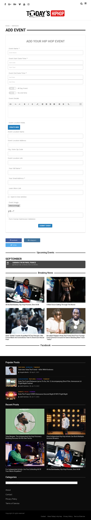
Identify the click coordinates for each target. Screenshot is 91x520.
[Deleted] (32, 104)
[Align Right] (50, 104)
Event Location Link (15, 158)
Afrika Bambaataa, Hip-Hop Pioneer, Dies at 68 (22, 305)
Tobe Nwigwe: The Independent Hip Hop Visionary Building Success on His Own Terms (23, 437)
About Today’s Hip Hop (54, 516)
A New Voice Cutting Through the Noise (61, 305)
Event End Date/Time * (18, 73)
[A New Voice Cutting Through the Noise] (66, 290)
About (8, 490)
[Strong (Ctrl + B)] (25, 104)
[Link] (37, 104)
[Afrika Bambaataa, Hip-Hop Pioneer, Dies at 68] (25, 290)
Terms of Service (12, 503)
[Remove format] (68, 104)
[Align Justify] (54, 104)
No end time (22, 93)
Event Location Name (16, 132)
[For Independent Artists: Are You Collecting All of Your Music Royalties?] (25, 454)
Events (21, 392)
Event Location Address (17, 140)
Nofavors (29, 367)
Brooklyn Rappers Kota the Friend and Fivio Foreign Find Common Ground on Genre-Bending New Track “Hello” (66, 337)
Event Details (14, 98)
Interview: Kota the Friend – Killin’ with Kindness (35, 369)
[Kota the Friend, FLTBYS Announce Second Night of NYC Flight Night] (11, 395)
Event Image (14, 202)
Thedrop (37, 367)
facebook (14, 240)
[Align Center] (46, 104)
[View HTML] (10, 104)
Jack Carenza (24, 386)
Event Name (14, 49)
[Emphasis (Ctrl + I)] (28, 104)
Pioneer (39, 379)
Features (21, 367)
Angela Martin (24, 372)
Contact (9, 495)
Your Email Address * (17, 178)
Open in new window (19, 197)
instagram (33, 240)
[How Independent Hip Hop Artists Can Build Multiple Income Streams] (66, 421)
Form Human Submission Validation (22, 219)
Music (26, 392)
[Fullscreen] (80, 104)
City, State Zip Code (15, 149)
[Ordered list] (63, 104)
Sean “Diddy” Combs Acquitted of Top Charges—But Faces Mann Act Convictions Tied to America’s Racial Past (25, 337)
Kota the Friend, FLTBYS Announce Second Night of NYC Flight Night (42, 394)
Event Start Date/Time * (18, 59)
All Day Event (23, 88)
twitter (14, 245)
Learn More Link (15, 188)
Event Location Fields (17, 123)
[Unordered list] (59, 104)
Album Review (23, 379)
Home (8, 26)
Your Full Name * (15, 168)
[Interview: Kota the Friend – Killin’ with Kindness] (11, 371)
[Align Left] (43, 104)
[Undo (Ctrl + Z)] (16, 104)
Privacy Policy (11, 499)
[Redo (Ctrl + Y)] (19, 104)
